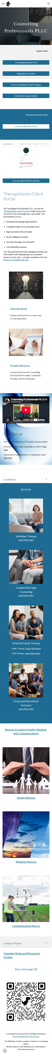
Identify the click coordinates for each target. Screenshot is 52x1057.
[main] (26, 26)
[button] (3, 3)
